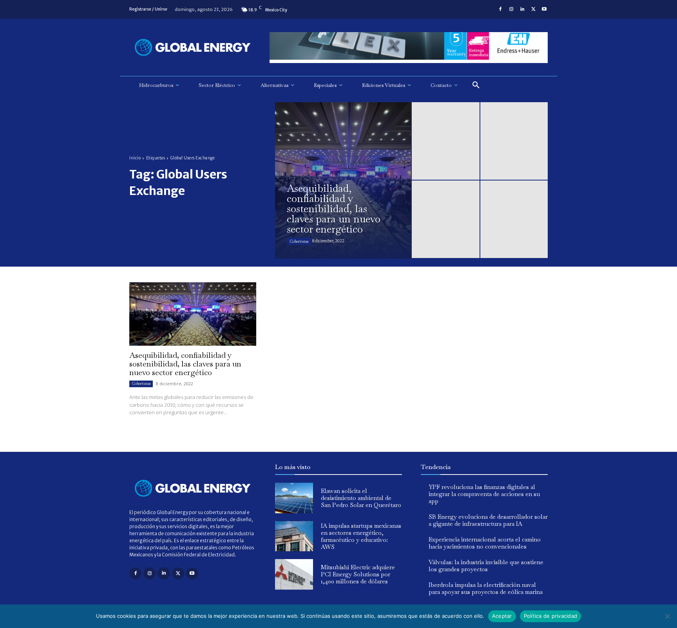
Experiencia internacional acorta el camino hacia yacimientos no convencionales (485, 543)
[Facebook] (500, 9)
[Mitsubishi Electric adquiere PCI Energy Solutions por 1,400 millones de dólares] (294, 574)
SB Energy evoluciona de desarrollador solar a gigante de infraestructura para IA (488, 520)
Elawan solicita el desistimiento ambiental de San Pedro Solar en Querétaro (361, 498)
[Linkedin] (522, 9)
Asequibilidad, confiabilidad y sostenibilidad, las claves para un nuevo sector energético (185, 363)
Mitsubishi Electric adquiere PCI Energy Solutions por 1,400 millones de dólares (358, 574)
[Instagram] (511, 9)
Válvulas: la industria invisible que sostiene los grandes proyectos (486, 565)
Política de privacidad (550, 616)
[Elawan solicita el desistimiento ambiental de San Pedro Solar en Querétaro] (294, 498)
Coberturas (299, 241)
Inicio (135, 158)
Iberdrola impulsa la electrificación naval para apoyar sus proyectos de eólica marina (486, 588)
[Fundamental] (409, 47)
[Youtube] (544, 9)
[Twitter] (533, 9)
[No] (667, 616)
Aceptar (502, 616)
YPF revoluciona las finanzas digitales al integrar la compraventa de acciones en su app (484, 494)
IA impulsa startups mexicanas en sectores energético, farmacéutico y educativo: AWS (361, 536)
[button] (476, 85)
